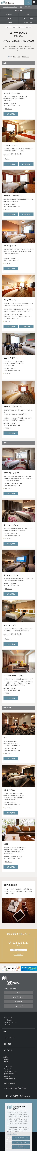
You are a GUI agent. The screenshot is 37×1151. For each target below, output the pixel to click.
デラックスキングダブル (12, 406)
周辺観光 (6, 1059)
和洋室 (6, 844)
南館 (19, 57)
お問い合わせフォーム (19, 950)
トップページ (8, 1017)
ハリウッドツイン (10, 246)
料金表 (9, 18)
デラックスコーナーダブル (13, 195)
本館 (14, 57)
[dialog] (18, 1127)
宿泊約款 (19, 954)
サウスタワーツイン (11, 575)
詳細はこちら (8, 109)
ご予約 (28, 2)
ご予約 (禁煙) (11, 114)
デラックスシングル (11, 145)
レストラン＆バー (18, 997)
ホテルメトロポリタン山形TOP (10, 7)
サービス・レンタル (28, 18)
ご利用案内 (9, 22)
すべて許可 (21, 1138)
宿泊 (21, 7)
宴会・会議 (18, 1001)
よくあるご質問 (28, 22)
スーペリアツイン (10, 625)
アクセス (6, 1062)
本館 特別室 (25, 57)
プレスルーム (7, 1069)
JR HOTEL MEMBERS (10, 1083)
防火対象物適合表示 (9, 1079)
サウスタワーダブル (11, 525)
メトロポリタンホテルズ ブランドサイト (15, 1088)
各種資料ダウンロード (10, 1074)
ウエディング (18, 1006)
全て (9, 57)
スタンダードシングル (12, 93)
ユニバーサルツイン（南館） (14, 675)
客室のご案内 (18, 10)
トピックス (8, 1020)
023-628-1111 (21, 942)
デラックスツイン (10, 300)
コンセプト (8, 1025)
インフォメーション (11, 1022)
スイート (7, 738)
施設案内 (6, 1057)
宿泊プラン (9, 14)
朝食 (28, 14)
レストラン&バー (9, 1038)
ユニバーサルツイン (11, 358)
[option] (11, 968)
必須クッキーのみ (21, 1142)
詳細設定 (20, 1147)
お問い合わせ (7, 1076)
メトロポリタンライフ (10, 1071)
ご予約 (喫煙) (26, 164)
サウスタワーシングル (12, 473)
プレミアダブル (9, 790)
